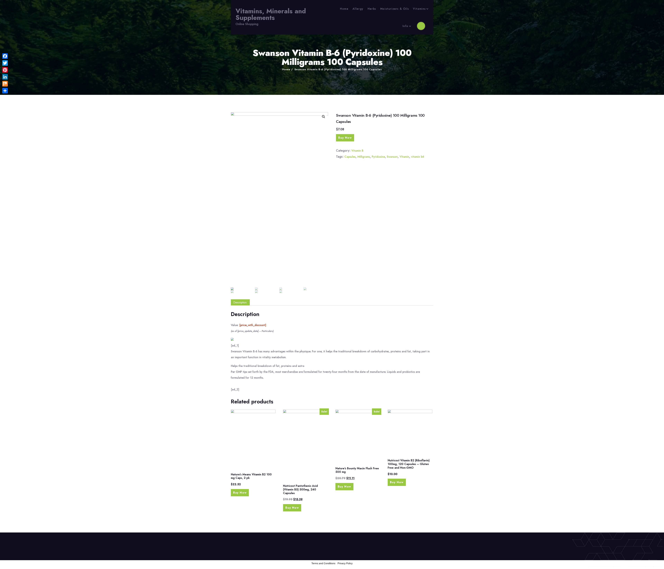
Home (344, 8)
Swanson (392, 157)
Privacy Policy (345, 563)
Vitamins (419, 8)
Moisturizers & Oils (394, 8)
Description (240, 302)
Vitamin (404, 157)
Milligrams (363, 157)
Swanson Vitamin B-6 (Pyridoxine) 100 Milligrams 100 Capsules (338, 69)
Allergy (358, 8)
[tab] (240, 302)
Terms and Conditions (323, 563)
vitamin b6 (417, 157)
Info (405, 26)
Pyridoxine (378, 157)
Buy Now (345, 138)
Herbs (372, 8)
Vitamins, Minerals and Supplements (271, 14)
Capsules (350, 157)
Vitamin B (357, 151)
